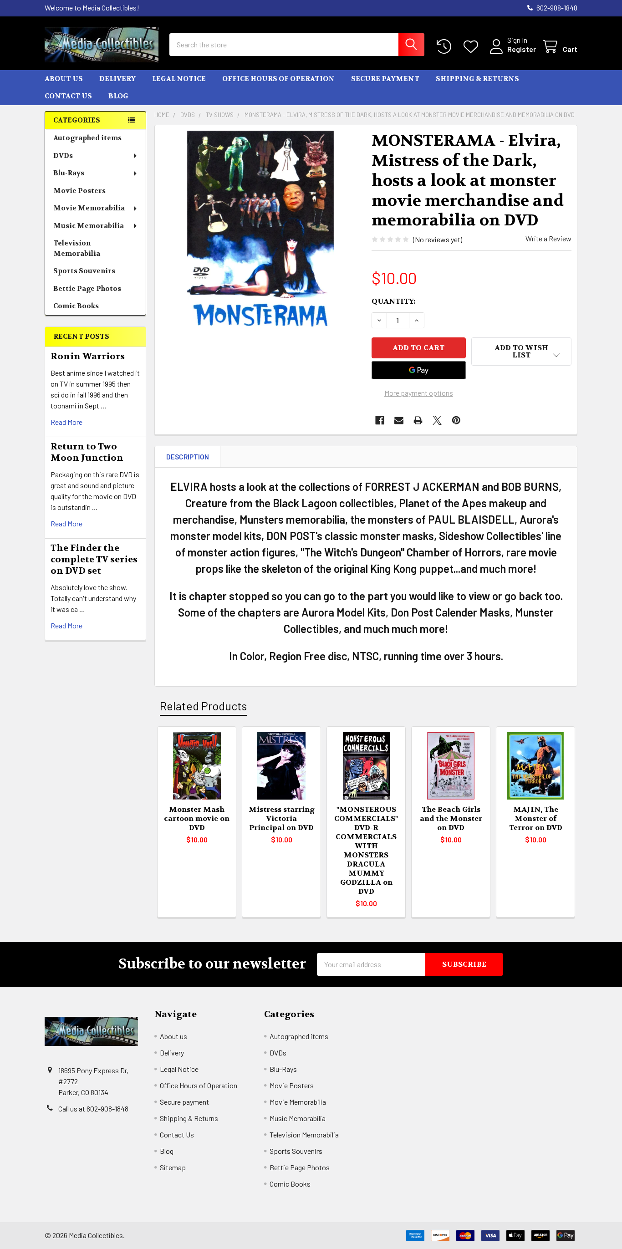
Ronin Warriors (88, 356)
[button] (521, 351)
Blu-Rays (68, 173)
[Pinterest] (456, 420)
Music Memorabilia (88, 225)
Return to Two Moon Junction (87, 452)
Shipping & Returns (477, 78)
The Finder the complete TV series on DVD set (94, 559)
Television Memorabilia (76, 248)
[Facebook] (380, 420)
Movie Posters (79, 190)
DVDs (63, 155)
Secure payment (385, 78)
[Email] (399, 420)
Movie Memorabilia (89, 208)
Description (187, 457)
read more (66, 422)
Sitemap (173, 1167)
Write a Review (548, 238)
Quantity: (393, 301)
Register (521, 49)
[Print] (418, 420)
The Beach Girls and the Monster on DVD (451, 818)
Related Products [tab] (203, 706)
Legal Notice (179, 78)
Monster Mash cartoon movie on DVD (196, 818)
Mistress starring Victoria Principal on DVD (282, 818)
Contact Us (68, 96)
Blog (118, 96)
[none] (260, 231)
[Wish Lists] (473, 47)
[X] (437, 420)
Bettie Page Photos (87, 288)
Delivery (117, 78)
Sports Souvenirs (84, 270)
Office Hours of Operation (278, 78)
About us (64, 78)
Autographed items (87, 138)
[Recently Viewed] (446, 47)
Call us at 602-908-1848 (93, 1108)
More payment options (418, 392)
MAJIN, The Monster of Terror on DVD (535, 818)
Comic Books (76, 306)
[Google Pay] (419, 370)
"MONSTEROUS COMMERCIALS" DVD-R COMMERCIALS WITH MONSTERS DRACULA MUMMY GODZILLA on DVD (366, 850)
